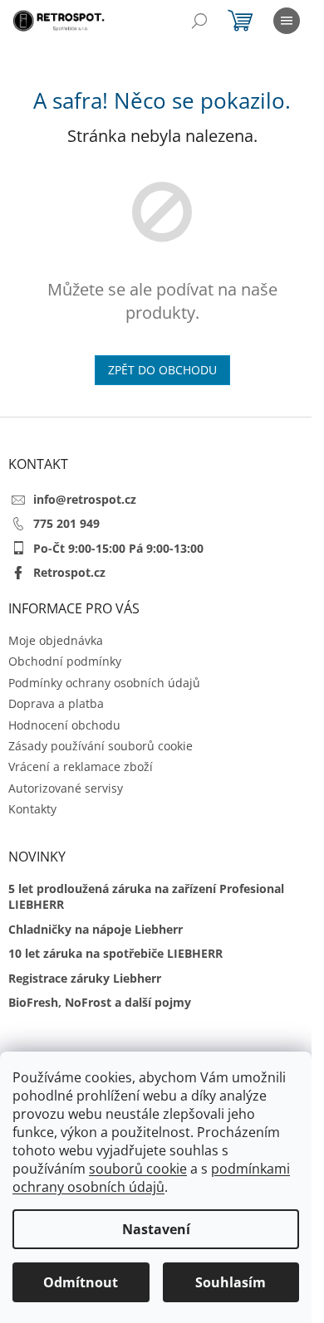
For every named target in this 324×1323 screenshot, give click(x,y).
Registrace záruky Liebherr (84, 978)
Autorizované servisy (65, 788)
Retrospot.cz (69, 572)
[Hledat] (199, 20)
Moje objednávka (55, 640)
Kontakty (32, 809)
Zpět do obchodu (162, 370)
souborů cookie (138, 1168)
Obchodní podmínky (64, 661)
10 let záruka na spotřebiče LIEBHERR (115, 953)
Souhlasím (230, 1282)
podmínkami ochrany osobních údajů (151, 1177)
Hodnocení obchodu (64, 725)
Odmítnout (80, 1282)
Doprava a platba (56, 703)
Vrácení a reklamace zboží (80, 766)
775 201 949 (66, 523)
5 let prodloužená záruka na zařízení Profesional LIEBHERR (146, 896)
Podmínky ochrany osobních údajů (104, 683)
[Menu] (286, 20)
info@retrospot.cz (84, 499)
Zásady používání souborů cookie (100, 746)
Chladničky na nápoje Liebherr (95, 929)
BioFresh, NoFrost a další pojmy (99, 1002)
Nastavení (156, 1229)
